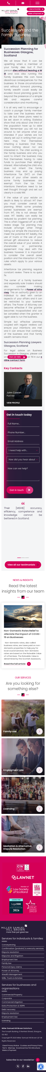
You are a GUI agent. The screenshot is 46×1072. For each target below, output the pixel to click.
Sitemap (11, 1048)
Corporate (7, 998)
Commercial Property (12, 994)
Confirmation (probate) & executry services (23, 948)
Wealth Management (12, 974)
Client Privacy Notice (10, 1045)
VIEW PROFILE (13, 402)
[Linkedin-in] (28, 1066)
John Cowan (14, 392)
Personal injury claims (12, 967)
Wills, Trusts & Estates (12, 978)
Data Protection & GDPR (13, 1005)
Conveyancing (8, 944)
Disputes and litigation (12, 955)
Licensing (6, 1020)
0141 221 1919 (15, 357)
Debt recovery (8, 1009)
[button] (37, 3)
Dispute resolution (10, 952)
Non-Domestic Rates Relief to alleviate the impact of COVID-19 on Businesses (22, 634)
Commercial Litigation (12, 1002)
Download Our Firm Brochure (28, 1048)
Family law (6, 963)
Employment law (10, 959)
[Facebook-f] (23, 1066)
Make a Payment (9, 1050)
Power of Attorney (10, 970)
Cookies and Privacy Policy (31, 1045)
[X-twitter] (18, 1066)
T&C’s (4, 1048)
